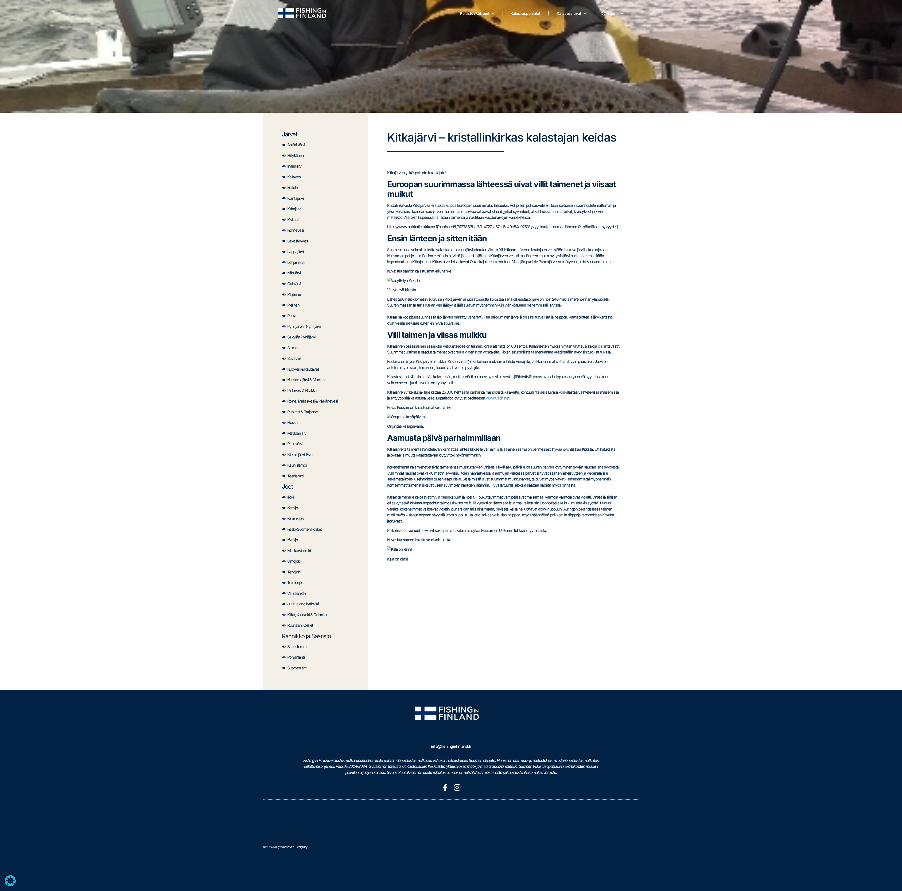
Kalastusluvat (569, 13)
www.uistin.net (497, 398)
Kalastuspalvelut (525, 13)
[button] (10, 880)
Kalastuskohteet (475, 13)
